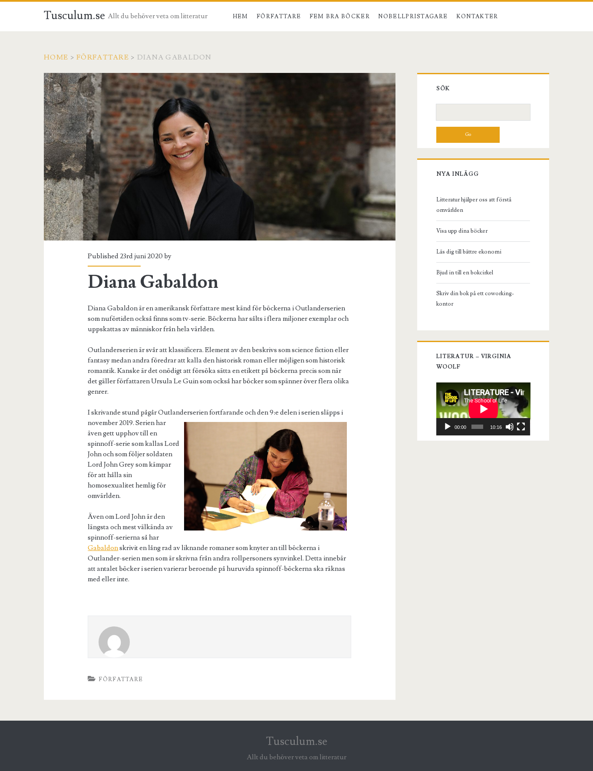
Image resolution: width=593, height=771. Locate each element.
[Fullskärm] (521, 426)
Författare (279, 16)
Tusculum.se (74, 15)
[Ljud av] (509, 426)
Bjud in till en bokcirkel (464, 272)
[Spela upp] (447, 426)
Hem (240, 16)
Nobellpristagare (413, 16)
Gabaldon (103, 548)
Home (56, 57)
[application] (483, 408)
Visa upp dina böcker (462, 230)
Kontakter (477, 16)
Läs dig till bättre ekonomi (468, 251)
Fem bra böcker (340, 16)
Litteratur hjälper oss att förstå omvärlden (473, 205)
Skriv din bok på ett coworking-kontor (475, 298)
